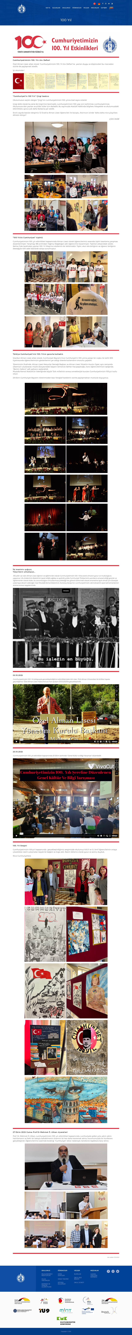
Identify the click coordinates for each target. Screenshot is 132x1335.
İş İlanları (56, 8)
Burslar (77, 1274)
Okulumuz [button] (66, 8)
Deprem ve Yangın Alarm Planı (46, 1285)
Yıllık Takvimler (46, 1279)
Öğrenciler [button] (76, 8)
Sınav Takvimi (63, 1279)
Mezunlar (94, 1270)
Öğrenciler (62, 1270)
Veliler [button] (86, 8)
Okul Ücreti (79, 1282)
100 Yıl (48, 8)
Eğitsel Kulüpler (61, 1283)
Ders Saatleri (61, 1274)
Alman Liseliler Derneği (93, 1275)
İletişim (104, 8)
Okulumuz (46, 1270)
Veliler (77, 1270)
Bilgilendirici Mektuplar (47, 1274)
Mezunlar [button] (95, 8)
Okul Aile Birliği (78, 1278)
